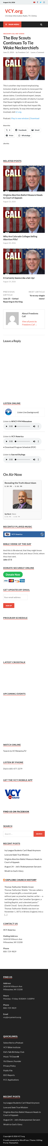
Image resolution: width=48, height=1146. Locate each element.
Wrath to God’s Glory (13, 871)
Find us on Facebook (16, 811)
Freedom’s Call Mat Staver (13, 34)
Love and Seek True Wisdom (16, 854)
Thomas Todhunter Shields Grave (19, 887)
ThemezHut (13, 1143)
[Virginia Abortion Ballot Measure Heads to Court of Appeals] (24, 192)
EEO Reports (9, 1075)
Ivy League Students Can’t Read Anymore (22, 850)
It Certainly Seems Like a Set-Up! (19, 278)
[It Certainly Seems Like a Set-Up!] (24, 275)
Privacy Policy (9, 1066)
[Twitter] (40, 2)
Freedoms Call (23, 52)
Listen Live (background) (28, 412)
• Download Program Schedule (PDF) (19, 447)
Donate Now (13, 574)
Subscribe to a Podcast (13, 1042)
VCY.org (14, 11)
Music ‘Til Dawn (11, 1056)
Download (34, 118)
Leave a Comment (37, 52)
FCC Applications (11, 1079)
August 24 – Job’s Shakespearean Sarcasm (22, 866)
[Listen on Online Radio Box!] (42, 535)
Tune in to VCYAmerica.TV (14, 751)
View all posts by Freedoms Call (29, 323)
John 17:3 (7, 559)
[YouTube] (34, 2)
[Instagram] (44, 2)
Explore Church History (21, 879)
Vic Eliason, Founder (12, 1061)
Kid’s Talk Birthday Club (13, 1052)
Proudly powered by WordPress (16, 1140)
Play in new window (20, 118)
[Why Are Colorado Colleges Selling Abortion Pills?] (24, 233)
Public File (7, 1070)
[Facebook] (37, 2)
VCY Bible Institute (11, 1047)
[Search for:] (24, 834)
